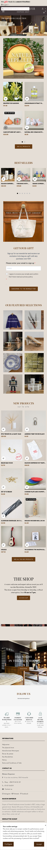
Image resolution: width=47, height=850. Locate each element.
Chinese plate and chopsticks (35, 492)
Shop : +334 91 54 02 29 (12, 782)
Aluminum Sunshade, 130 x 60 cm (11, 521)
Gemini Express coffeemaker (39, 184)
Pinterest (16, 794)
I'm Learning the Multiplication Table (35, 550)
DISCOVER (23, 668)
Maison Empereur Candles (8, 184)
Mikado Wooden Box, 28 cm (35, 521)
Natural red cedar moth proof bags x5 (34, 132)
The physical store (8, 748)
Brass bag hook (7, 463)
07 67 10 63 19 (8, 786)
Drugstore (34, 340)
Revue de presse (7, 754)
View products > (13, 321)
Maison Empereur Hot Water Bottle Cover (35, 463)
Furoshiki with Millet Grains (23, 184)
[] (6, 99)
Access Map (23, 598)
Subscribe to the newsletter (23, 289)
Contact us (8, 789)
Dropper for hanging (11, 103)
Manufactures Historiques (10, 751)
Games (12, 383)
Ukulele (4, 550)
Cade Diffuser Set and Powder (12, 132)
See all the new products (23, 559)
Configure (8, 844)
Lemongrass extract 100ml (34, 103)
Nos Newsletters (7, 757)
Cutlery (34, 319)
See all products (23, 146)
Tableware (13, 361)
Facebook (25, 794)
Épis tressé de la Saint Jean (11, 434)
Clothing (12, 319)
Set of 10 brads (6, 492)
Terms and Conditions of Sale (12, 763)
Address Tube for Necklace (34, 434)
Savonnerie (34, 361)
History (4, 760)
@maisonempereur (24, 698)
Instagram (7, 794)
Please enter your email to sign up (20, 263)
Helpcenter (5, 744)
